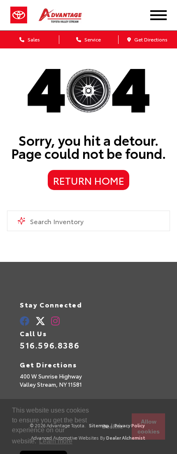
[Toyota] (18, 15)
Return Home (88, 180)
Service (92, 39)
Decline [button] (112, 426)
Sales (33, 39)
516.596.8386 (49, 345)
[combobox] (88, 221)
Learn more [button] (55, 441)
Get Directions (150, 39)
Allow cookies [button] (148, 426)
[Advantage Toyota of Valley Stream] (68, 15)
